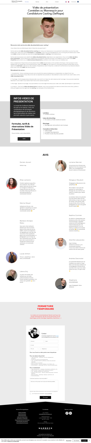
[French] (66, 2)
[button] (40, 2)
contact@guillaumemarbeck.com (50, 337)
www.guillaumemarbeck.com (45, 434)
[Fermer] (89, 440)
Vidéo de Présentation (22, 417)
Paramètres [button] (68, 440)
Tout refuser (76, 440)
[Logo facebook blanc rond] (66, 413)
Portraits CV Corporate (22, 418)
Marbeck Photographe (17, 2)
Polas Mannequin (22, 415)
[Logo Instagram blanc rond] (70, 413)
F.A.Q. (57, 335)
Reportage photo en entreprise (22, 420)
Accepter (84, 440)
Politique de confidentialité (13, 441)
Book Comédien (22, 412)
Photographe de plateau (22, 421)
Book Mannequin (22, 414)
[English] (69, 2)
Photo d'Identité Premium (22, 422)
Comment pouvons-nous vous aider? (38, 378)
